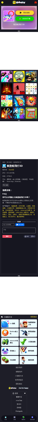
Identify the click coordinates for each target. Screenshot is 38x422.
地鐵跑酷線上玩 (21, 208)
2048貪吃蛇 (9, 210)
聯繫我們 (19, 372)
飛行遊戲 (9, 162)
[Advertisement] (19, 51)
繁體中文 (19, 397)
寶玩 (9, 214)
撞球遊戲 (11, 212)
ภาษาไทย (19, 400)
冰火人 (17, 210)
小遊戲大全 (19, 376)
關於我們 (19, 367)
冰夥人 (15, 214)
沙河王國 (22, 206)
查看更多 (34, 317)
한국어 (19, 404)
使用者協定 (19, 380)
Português (19, 411)
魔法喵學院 (20, 216)
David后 (11, 170)
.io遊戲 (28, 206)
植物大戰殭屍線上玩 (25, 214)
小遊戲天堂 (10, 208)
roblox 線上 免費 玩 (22, 212)
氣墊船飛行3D (17, 162)
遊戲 (3, 162)
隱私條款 (19, 384)
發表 (7, 236)
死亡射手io (11, 216)
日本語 (19, 407)
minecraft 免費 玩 (26, 210)
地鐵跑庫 (14, 206)
